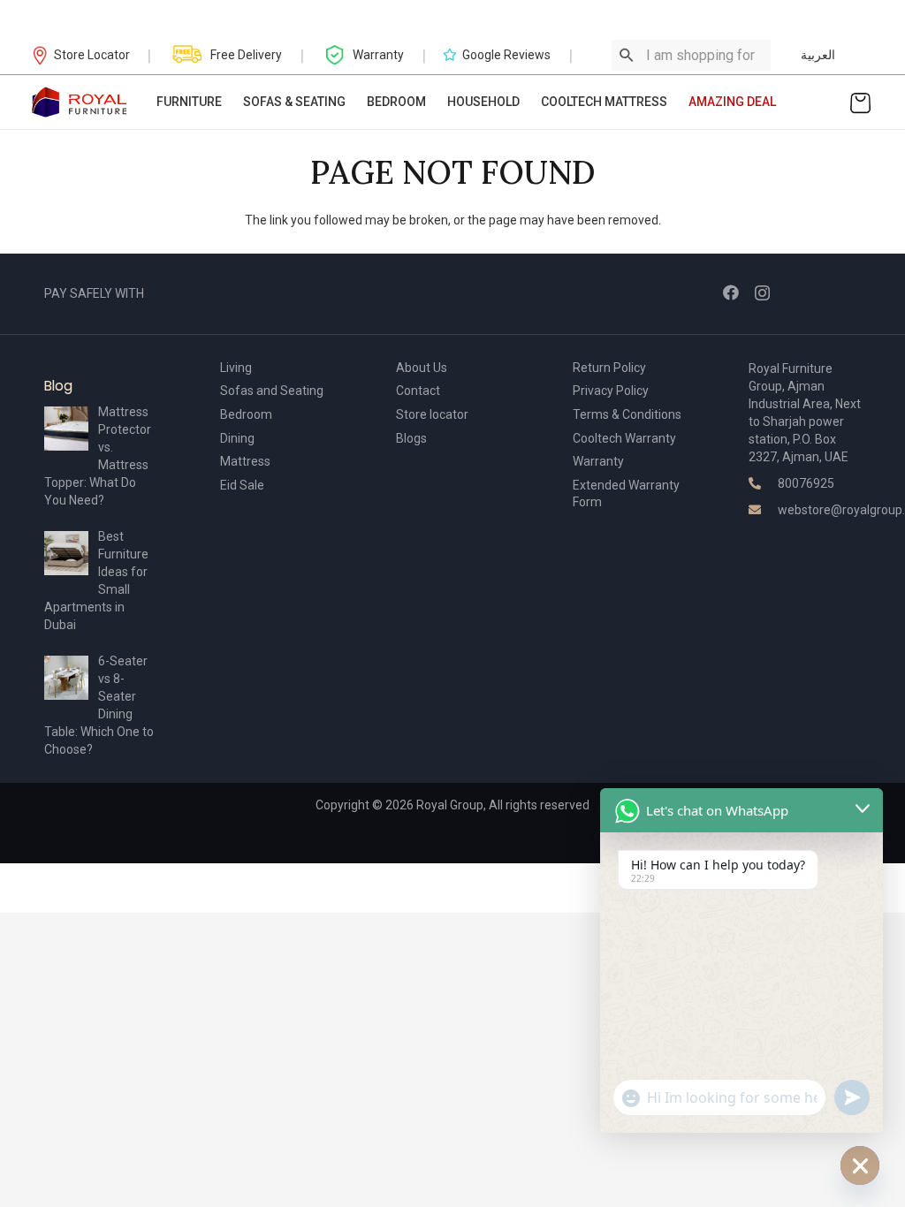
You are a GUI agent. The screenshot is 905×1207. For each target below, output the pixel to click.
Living (236, 368)
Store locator (432, 414)
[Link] (80, 102)
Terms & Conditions (627, 414)
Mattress (245, 461)
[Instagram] (762, 293)
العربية (818, 55)
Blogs (411, 438)
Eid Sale (242, 485)
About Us (421, 368)
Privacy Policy (611, 390)
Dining (237, 438)
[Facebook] (731, 292)
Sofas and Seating (271, 390)
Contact (418, 390)
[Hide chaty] (859, 1165)
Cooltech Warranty (624, 438)
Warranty (598, 461)
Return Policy (609, 368)
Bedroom (246, 414)
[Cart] (860, 102)
